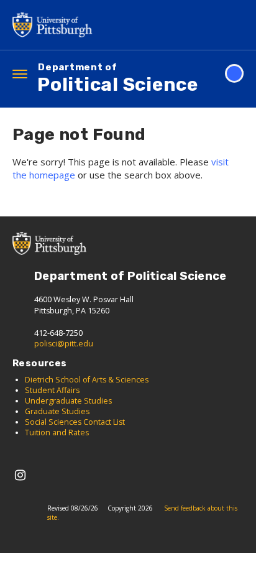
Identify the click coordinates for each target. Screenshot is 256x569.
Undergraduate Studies (69, 401)
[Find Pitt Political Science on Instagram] (20, 475)
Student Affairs (52, 390)
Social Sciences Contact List (75, 422)
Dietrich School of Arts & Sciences (87, 379)
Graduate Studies (57, 411)
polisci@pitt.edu (63, 343)
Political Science (117, 79)
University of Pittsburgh (55, 24)
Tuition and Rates (57, 432)
